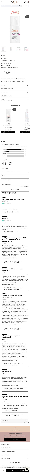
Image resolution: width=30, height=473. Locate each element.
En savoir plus (15, 67)
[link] (25, 2)
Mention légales (5, 458)
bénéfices (3, 85)
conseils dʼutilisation (7, 89)
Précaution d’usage (6, 96)
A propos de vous (6, 444)
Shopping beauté (5, 448)
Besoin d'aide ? (5, 455)
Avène (3, 56)
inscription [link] (15, 439)
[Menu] (2, 2)
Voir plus (23, 81)
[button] (27, 469)
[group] (15, 29)
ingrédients (4, 92)
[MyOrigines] (15, 2)
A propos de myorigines (8, 451)
